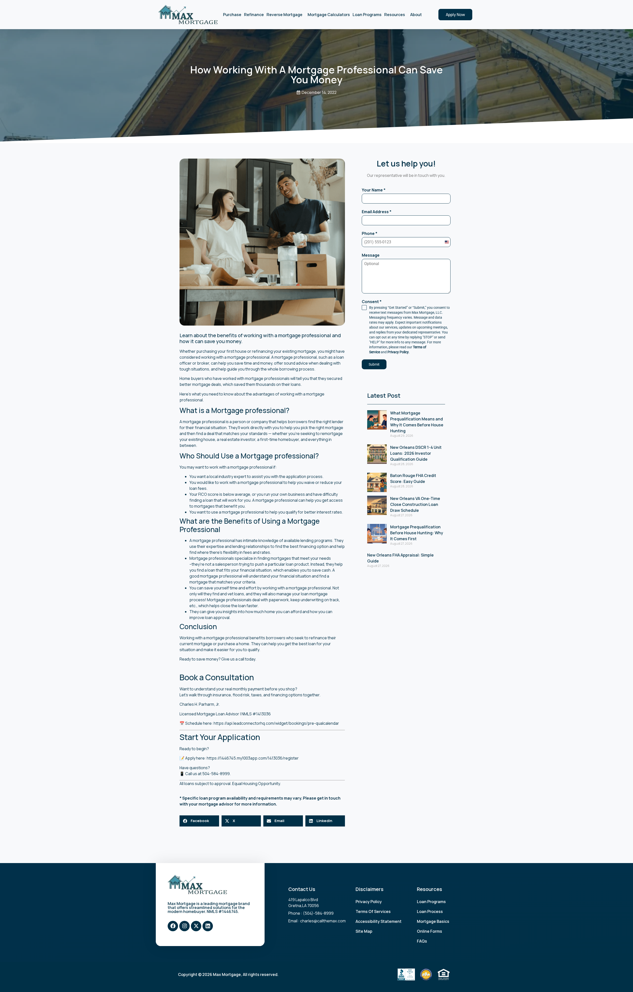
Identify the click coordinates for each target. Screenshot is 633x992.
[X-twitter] (196, 926)
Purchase (232, 14)
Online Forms (429, 931)
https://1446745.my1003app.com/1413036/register (253, 758)
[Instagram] (184, 926)
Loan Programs (367, 14)
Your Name (373, 190)
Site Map (364, 931)
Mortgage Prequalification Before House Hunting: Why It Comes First (416, 532)
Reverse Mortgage (284, 14)
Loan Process (430, 911)
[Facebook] (173, 926)
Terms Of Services (373, 911)
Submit (374, 364)
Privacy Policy (398, 352)
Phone (369, 233)
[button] (199, 821)
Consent (372, 301)
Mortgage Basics (433, 921)
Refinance (254, 14)
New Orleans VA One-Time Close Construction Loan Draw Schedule (415, 504)
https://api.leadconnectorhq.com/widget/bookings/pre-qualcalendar (276, 723)
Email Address (376, 211)
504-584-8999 (216, 773)
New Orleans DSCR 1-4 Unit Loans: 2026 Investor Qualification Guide (416, 453)
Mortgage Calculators (329, 14)
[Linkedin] (208, 926)
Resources (394, 14)
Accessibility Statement (379, 921)
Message (371, 255)
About (416, 14)
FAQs (422, 941)
